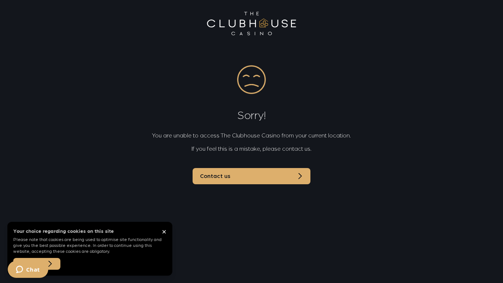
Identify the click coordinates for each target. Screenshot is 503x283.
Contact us (215, 176)
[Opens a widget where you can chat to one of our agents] (27, 270)
